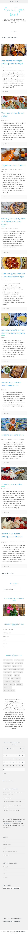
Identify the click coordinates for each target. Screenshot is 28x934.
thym (20, 684)
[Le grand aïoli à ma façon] (14, 430)
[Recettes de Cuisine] (8, 781)
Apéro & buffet (6, 68)
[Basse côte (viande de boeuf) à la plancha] (14, 377)
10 (3, 758)
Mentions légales (7, 844)
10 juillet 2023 (6, 512)
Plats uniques (6, 439)
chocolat (8, 663)
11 (6, 758)
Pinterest (5, 877)
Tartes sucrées (7, 281)
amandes (8, 660)
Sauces (22, 439)
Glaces (15, 228)
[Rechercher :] (12, 589)
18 (6, 762)
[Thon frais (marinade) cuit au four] (14, 108)
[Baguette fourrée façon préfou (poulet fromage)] (14, 56)
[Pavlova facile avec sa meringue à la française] (14, 529)
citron (19, 663)
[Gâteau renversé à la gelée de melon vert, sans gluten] (14, 325)
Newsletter (5, 848)
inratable (18, 672)
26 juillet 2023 (6, 91)
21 (16, 762)
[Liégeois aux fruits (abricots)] (14, 160)
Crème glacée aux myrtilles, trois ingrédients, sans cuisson (13, 221)
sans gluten (9, 684)
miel (17, 675)
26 (10, 765)
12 (9, 758)
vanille (8, 687)
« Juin (4, 773)
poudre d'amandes (11, 681)
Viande (3, 389)
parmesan (16, 678)
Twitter (4, 870)
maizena (8, 675)
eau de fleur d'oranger (13, 669)
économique (9, 690)
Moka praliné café (7, 798)
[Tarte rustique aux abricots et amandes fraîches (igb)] (14, 269)
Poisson (4, 120)
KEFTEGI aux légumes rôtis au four (12, 801)
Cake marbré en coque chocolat (11, 810)
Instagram (5, 873)
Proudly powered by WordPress (9, 931)
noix (6, 678)
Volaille (4, 643)
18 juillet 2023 (6, 252)
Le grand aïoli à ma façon (12, 435)
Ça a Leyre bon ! (14, 12)
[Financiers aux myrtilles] (14, 479)
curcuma (17, 666)
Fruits (3, 171)
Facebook (5, 866)
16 (22, 758)
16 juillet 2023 (6, 308)
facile (7, 672)
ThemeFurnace (14, 932)
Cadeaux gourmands (8, 629)
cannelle (19, 660)
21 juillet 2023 (6, 197)
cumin (7, 666)
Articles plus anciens (7, 573)
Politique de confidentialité (10, 851)
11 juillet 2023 (6, 462)
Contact (5, 841)
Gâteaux (4, 337)
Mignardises (5, 488)
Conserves (5, 647)
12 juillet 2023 (6, 361)
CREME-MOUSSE (6, 169)
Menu (15, 31)
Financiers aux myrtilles (11, 484)
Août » (8, 773)
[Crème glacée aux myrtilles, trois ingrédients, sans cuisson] (14, 213)
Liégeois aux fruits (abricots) (13, 165)
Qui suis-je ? (6, 855)
